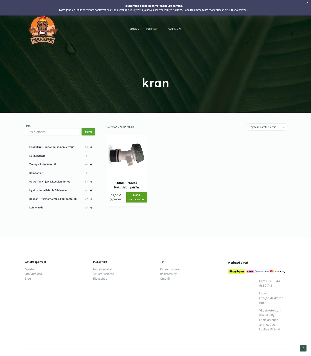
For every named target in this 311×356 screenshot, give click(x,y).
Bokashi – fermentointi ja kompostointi (61, 199)
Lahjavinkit (61, 207)
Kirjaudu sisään (170, 269)
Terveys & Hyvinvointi (61, 164)
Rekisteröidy (168, 274)
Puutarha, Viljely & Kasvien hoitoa (61, 181)
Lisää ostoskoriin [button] (136, 197)
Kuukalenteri (58, 155)
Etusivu (134, 29)
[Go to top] (303, 348)
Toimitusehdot (102, 269)
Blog (28, 278)
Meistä (29, 269)
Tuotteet (151, 29)
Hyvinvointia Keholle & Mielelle (61, 190)
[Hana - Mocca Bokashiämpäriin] (126, 155)
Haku (28, 126)
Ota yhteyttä (33, 274)
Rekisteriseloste (103, 274)
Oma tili (165, 278)
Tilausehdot (100, 278)
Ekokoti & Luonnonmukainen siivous (61, 147)
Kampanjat (174, 29)
